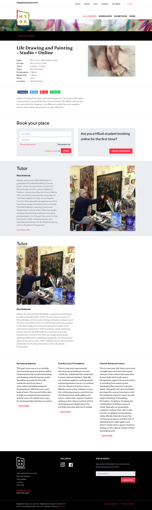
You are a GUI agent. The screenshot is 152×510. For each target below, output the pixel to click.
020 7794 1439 (23, 493)
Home (77, 4)
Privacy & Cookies (127, 504)
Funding (104, 4)
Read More (24, 406)
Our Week (116, 4)
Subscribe (100, 469)
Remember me (63, 145)
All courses (90, 16)
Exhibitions (120, 16)
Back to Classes (27, 36)
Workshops (105, 16)
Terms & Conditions (111, 504)
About (87, 4)
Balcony (62, 506)
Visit (95, 4)
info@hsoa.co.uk (24, 490)
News (132, 16)
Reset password (28, 144)
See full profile (23, 229)
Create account (51, 151)
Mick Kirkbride (36, 69)
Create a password (121, 151)
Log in (129, 4)
